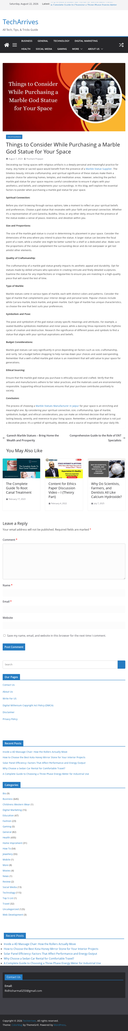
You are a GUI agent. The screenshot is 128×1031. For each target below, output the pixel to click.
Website (8, 618)
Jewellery (8, 854)
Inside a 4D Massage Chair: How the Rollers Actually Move (35, 751)
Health (25, 48)
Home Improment (12, 843)
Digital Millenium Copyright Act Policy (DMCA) (28, 705)
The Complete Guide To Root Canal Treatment (19, 488)
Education (8, 815)
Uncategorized (14, 137)
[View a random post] (121, 45)
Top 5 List (8, 898)
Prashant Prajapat (34, 158)
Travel (6, 903)
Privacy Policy (10, 719)
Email (7, 601)
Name (7, 585)
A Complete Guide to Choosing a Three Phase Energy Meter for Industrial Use (46, 773)
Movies (6, 870)
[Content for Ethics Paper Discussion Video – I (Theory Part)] (64, 461)
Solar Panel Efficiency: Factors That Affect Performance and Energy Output (44, 762)
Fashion (7, 821)
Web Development (13, 914)
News (6, 876)
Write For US (9, 698)
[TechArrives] (7, 45)
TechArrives (20, 21)
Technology (61, 40)
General (43, 40)
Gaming (62, 48)
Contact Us (9, 684)
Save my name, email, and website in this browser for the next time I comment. (56, 635)
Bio (4, 793)
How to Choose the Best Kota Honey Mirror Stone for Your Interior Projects (44, 757)
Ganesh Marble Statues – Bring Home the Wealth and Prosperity (33, 438)
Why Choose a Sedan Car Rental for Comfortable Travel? (82, 3)
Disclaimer (8, 712)
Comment (10, 540)
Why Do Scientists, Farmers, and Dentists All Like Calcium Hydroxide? (106, 490)
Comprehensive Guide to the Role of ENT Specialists (95, 438)
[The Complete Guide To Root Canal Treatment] (21, 461)
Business (26, 40)
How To (7, 848)
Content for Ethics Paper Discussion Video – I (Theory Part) (62, 490)
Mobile (6, 859)
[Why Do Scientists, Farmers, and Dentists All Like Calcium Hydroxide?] (106, 461)
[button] (81, 49)
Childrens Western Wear (16, 804)
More (75, 48)
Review (6, 881)
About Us (94, 48)
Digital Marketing (86, 40)
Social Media (44, 48)
